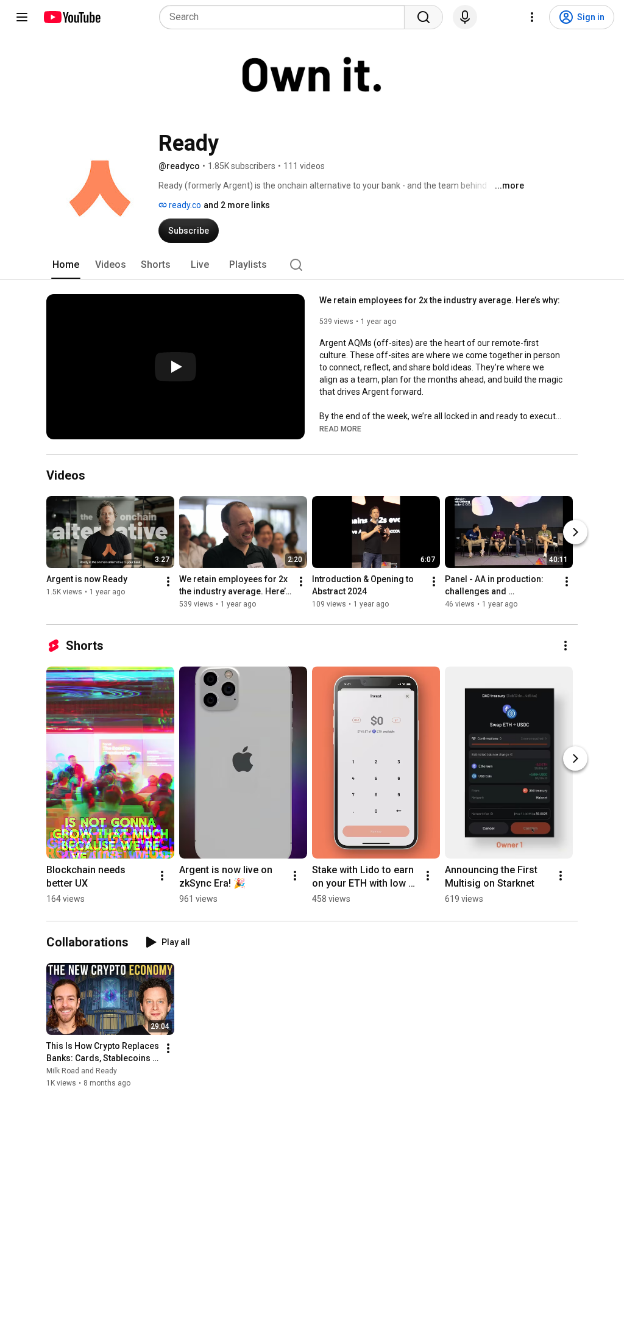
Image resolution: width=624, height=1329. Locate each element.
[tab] (65, 264)
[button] (340, 428)
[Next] (575, 532)
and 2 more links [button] (237, 205)
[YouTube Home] (71, 17)
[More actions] (168, 581)
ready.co (184, 205)
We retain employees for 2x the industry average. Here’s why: (439, 300)
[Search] (423, 17)
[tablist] (312, 264)
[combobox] (285, 17)
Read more (340, 429)
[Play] (175, 366)
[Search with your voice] (465, 17)
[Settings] (532, 17)
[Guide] (22, 17)
